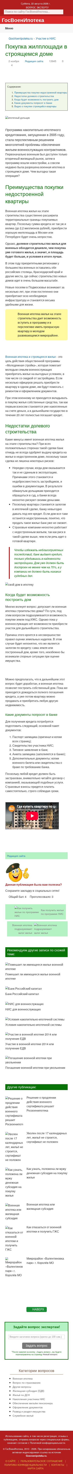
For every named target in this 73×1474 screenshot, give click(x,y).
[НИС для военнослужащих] (36, 1003)
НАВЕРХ (38, 1309)
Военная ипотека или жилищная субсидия (41, 1206)
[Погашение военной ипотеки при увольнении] (36, 1060)
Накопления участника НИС (29, 1399)
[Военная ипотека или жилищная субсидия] (14, 1211)
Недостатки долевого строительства (34, 96)
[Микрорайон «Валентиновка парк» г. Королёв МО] (14, 1267)
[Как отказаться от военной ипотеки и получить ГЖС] (14, 1239)
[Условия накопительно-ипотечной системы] (36, 1019)
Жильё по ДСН (21, 1395)
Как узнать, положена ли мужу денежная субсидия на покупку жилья (47, 1173)
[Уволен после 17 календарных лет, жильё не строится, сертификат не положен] (14, 1147)
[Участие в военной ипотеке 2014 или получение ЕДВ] (36, 1036)
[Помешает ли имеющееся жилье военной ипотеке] (36, 966)
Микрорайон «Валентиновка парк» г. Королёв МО (45, 1260)
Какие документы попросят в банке (33, 103)
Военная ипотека (23, 1378)
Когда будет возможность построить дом (36, 99)
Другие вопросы (22, 1386)
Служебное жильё (23, 1415)
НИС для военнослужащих (23, 1009)
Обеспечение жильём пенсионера (33, 1403)
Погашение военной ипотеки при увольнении (35, 1068)
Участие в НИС (46, 38)
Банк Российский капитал (22, 994)
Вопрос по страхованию (27, 1382)
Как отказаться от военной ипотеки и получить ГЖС (44, 1229)
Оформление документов (28, 1407)
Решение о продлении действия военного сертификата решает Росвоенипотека (41, 1103)
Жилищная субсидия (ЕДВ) (28, 1391)
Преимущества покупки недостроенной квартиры (40, 92)
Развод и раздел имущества (29, 1411)
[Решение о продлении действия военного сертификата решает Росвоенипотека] (14, 1111)
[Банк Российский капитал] (36, 988)
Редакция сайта (34, 61)
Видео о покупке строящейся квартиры (35, 106)
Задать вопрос (36, 1345)
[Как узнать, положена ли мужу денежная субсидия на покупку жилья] (14, 1183)
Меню (9, 28)
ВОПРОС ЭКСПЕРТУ (37, 7)
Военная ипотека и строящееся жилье (30, 357)
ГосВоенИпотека (23, 20)
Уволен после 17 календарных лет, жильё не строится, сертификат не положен (47, 1137)
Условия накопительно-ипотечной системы (33, 1025)
